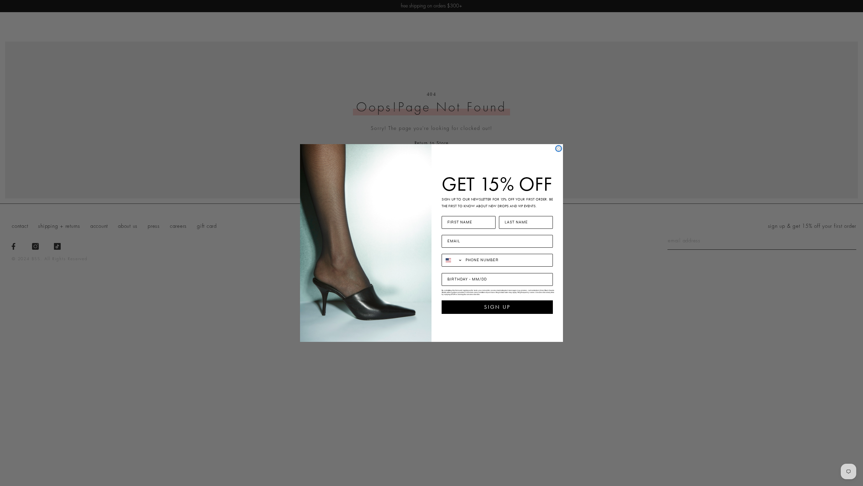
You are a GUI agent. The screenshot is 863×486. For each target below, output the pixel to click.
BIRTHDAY (454, 269)
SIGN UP (497, 307)
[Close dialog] (559, 148)
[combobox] (452, 260)
